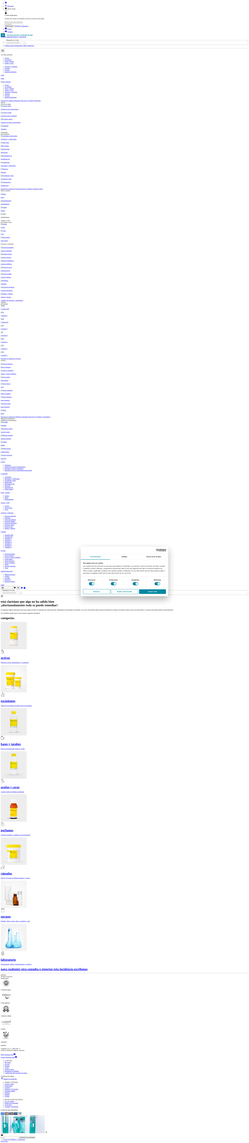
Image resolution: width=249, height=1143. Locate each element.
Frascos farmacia (10, 554)
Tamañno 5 (8, 547)
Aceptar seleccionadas (124, 591)
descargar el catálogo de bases (10, 189)
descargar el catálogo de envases (11, 358)
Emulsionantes (9, 499)
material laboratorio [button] (7, 571)
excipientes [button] (4, 474)
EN (3, 35)
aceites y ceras (9, 63)
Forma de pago (9, 1069)
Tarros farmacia (9, 561)
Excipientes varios (10, 480)
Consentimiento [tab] (95, 556)
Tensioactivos (9, 487)
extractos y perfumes (11, 66)
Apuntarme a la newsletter (27, 1137)
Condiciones (30, 46)
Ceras (6, 509)
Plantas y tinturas (10, 528)
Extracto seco (9, 527)
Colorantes (8, 477)
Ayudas (7, 1096)
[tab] (124, 462)
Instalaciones (18, 46)
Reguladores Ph (9, 484)
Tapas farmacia (9, 556)
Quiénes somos (9, 46)
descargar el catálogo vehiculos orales (31, 189)
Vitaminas (8, 465)
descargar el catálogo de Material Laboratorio (15, 417)
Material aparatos (10, 574)
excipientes (8, 60)
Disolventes (8, 482)
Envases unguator (10, 566)
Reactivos (8, 580)
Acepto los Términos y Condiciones (14, 1139)
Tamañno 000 (9, 535)
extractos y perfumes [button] (7, 513)
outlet (2, 75)
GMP (24, 46)
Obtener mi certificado (9, 1079)
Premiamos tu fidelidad (12, 1071)
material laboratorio (11, 72)
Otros (6, 568)
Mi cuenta (8, 1062)
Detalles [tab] (124, 556)
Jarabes (7, 496)
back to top (4, 1141)
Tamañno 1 (8, 540)
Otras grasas (8, 508)
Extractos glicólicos (11, 523)
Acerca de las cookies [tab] (153, 556)
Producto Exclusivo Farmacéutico (15, 467)
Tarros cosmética (10, 563)
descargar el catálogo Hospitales (11, 101)
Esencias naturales (10, 516)
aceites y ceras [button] (5, 503)
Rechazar (96, 591)
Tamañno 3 (8, 544)
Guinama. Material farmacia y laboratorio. (13, 37)
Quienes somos (9, 1084)
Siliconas (7, 486)
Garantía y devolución (11, 1106)
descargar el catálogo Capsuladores (39, 417)
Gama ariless (9, 559)
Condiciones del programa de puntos (16, 1073)
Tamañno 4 (8, 545)
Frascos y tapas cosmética (12, 557)
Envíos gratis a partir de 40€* (20, 35)
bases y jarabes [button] (5, 492)
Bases (6, 497)
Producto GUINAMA (11, 1089)
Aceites (7, 506)
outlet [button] (2, 585)
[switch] (113, 583)
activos (7, 58)
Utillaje (7, 576)
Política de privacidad (11, 1103)
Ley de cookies (9, 1101)
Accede (7, 1064)
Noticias (7, 1093)
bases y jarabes (9, 61)
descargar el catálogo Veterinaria (31, 101)
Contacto (7, 1087)
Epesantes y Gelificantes (12, 479)
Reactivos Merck (10, 581)
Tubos (6, 564)
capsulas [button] (3, 532)
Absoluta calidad (10, 1091)
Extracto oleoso (9, 525)
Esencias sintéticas (10, 519)
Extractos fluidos (10, 521)
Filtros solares (9, 489)
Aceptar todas (152, 591)
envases (7, 70)
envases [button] (3, 550)
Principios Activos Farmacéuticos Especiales (18, 470)
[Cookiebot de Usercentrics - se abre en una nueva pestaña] (157, 550)
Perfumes (7, 518)
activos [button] (3, 462)
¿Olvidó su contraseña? (21, 26)
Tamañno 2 (8, 542)
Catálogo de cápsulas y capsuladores (12, 300)
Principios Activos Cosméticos (14, 468)
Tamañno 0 (8, 538)
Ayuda (7, 1068)
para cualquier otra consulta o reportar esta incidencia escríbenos (44, 969)
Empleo (7, 1094)
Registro (7, 1066)
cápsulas (7, 68)
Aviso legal (8, 1105)
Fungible (7, 578)
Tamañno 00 (8, 537)
